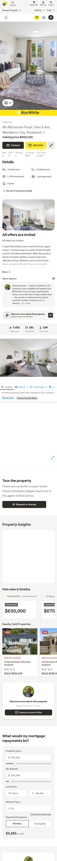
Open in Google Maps (27, 398)
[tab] (7, 386)
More (5, 272)
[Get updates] (53, 278)
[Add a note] (51, 145)
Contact (15, 145)
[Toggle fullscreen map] (53, 458)
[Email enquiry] (50, 17)
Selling (38, 10)
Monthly (17, 823)
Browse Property (10, 10)
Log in (51, 5)
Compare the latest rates (40, 814)
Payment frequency (16, 817)
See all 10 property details (19, 190)
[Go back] (6, 17)
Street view (8, 398)
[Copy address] (43, 132)
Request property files (30, 712)
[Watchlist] (36, 17)
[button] (28, 358)
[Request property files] (50, 315)
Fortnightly (40, 823)
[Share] (43, 17)
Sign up (43, 5)
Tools (49, 10)
